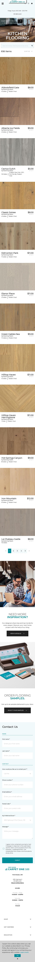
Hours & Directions (17, 883)
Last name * (6, 751)
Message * (5, 826)
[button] (25, 4)
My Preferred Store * (8, 815)
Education (8, 935)
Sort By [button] (27, 51)
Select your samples (16, 710)
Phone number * (7, 780)
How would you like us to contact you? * (14, 769)
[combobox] (15, 46)
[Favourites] (28, 4)
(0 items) (31, 3)
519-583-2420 (18, 14)
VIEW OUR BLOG (15, 633)
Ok (17, 955)
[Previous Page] (6, 551)
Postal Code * (6, 803)
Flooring (14, 21)
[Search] (32, 46)
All (20, 21)
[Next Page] (29, 551)
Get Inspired (9, 927)
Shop (6, 919)
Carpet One (5, 21)
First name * (6, 739)
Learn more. (24, 952)
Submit (17, 860)
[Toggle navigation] (2, 3)
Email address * (7, 792)
